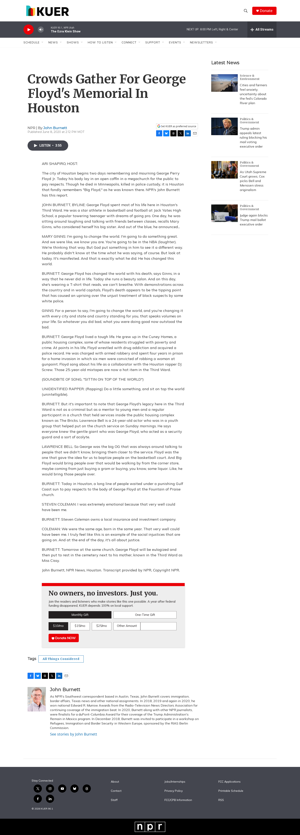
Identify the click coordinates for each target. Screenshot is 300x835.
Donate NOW (65, 638)
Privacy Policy (173, 791)
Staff (114, 800)
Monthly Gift (80, 615)
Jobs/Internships (174, 781)
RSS (221, 800)
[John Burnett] (37, 699)
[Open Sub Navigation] (42, 42)
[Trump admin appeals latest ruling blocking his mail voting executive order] (224, 126)
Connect (129, 42)
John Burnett (55, 128)
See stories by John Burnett (73, 734)
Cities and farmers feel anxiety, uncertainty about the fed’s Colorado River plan (253, 94)
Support (152, 42)
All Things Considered (61, 659)
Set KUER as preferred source (178, 126)
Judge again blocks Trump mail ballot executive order (254, 219)
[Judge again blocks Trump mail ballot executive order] (224, 213)
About (115, 781)
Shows (73, 42)
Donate (266, 11)
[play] (28, 29)
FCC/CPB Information (178, 800)
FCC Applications (229, 781)
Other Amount (127, 626)
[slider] (47, 29)
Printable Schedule (230, 791)
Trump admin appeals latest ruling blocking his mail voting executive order (253, 137)
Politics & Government (249, 120)
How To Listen (100, 42)
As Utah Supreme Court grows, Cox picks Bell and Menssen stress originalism (253, 181)
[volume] (40, 29)
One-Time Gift (145, 615)
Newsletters (201, 42)
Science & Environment (250, 77)
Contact (116, 791)
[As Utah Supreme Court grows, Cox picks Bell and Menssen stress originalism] (224, 170)
